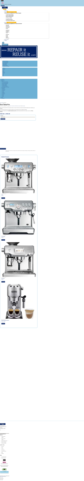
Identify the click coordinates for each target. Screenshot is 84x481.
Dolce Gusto (3, 89)
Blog (2, 76)
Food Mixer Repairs (4, 64)
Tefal (3, 75)
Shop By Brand (4, 67)
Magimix (3, 71)
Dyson (3, 95)
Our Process (3, 59)
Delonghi (3, 88)
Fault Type (2, 115)
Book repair (3, 281)
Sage (3, 94)
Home (0, 102)
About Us (3, 58)
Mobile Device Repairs (5, 65)
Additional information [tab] (3, 148)
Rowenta (3, 73)
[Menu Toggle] (4, 9)
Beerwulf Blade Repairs (5, 62)
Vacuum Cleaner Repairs (5, 82)
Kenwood (3, 69)
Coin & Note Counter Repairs (5, 66)
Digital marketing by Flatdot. (3, 476)
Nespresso (3, 72)
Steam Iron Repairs (4, 63)
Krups (3, 70)
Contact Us (3, 77)
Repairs (3, 60)
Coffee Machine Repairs (5, 81)
